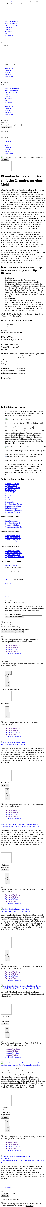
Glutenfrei (9, 31)
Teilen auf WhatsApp (12, 650)
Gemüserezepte (10, 490)
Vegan (7, 29)
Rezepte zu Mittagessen (13, 510)
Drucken (8, 579)
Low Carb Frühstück (12, 523)
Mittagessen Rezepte (12, 536)
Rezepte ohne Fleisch (12, 494)
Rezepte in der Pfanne (13, 506)
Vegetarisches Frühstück (13, 527)
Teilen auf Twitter (11, 648)
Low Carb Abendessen (13, 553)
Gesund (8, 583)
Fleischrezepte (10, 492)
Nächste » (8, 1187)
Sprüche (8, 70)
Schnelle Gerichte (11, 25)
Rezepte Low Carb (12, 484)
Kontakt (8, 72)
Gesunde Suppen (11, 496)
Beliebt (8, 141)
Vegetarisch (9, 27)
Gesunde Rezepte (11, 23)
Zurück (8, 672)
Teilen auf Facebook (12, 645)
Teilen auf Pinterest (12, 652)
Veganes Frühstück (12, 525)
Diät (6, 33)
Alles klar (5, 1195)
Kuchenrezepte (10, 498)
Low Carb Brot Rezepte (13, 504)
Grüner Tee (9, 68)
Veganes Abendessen (12, 555)
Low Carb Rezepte (12, 21)
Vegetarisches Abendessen (14, 557)
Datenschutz (9, 74)
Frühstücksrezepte (11, 508)
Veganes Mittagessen (12, 540)
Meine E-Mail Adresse (13, 614)
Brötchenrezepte (11, 500)
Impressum (9, 76)
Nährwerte (9, 35)
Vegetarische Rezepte (12, 488)
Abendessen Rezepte (12, 512)
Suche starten (6, 127)
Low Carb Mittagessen (13, 538)
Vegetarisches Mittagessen (14, 542)
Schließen (5, 159)
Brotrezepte (9, 502)
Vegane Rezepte (11, 486)
